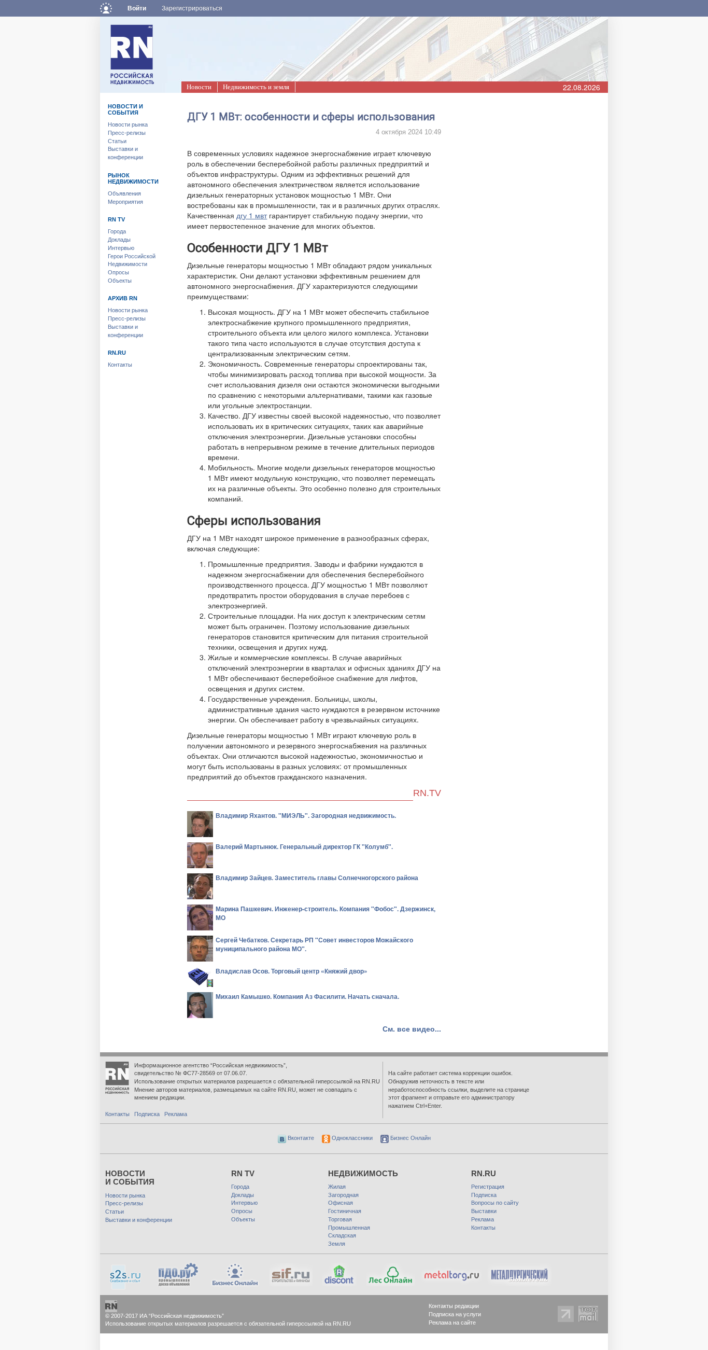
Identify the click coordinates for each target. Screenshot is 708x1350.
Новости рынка (128, 124)
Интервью (121, 248)
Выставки (484, 1211)
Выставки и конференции (138, 1220)
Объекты (120, 280)
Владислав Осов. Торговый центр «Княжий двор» (291, 971)
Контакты (120, 364)
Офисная (340, 1203)
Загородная (343, 1195)
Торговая (340, 1219)
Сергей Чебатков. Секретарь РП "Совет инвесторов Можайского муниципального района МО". (314, 944)
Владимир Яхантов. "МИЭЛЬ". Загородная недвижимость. (306, 815)
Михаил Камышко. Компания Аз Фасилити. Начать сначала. (307, 996)
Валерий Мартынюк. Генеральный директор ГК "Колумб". (304, 846)
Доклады (119, 239)
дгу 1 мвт (251, 215)
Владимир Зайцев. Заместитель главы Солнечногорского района (317, 877)
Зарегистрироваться (192, 8)
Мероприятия (125, 202)
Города (117, 231)
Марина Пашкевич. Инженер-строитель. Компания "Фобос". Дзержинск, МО (325, 913)
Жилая (337, 1187)
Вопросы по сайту (495, 1203)
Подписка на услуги (455, 1314)
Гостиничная (344, 1211)
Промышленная (349, 1227)
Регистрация (487, 1187)
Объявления (124, 193)
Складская (342, 1235)
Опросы (118, 272)
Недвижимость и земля (256, 87)
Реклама (175, 1114)
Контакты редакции (454, 1306)
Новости (199, 87)
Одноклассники (351, 1138)
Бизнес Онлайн (410, 1138)
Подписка (147, 1114)
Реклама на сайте (452, 1322)
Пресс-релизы (127, 133)
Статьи (117, 141)
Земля (336, 1244)
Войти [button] (137, 8)
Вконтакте (300, 1138)
